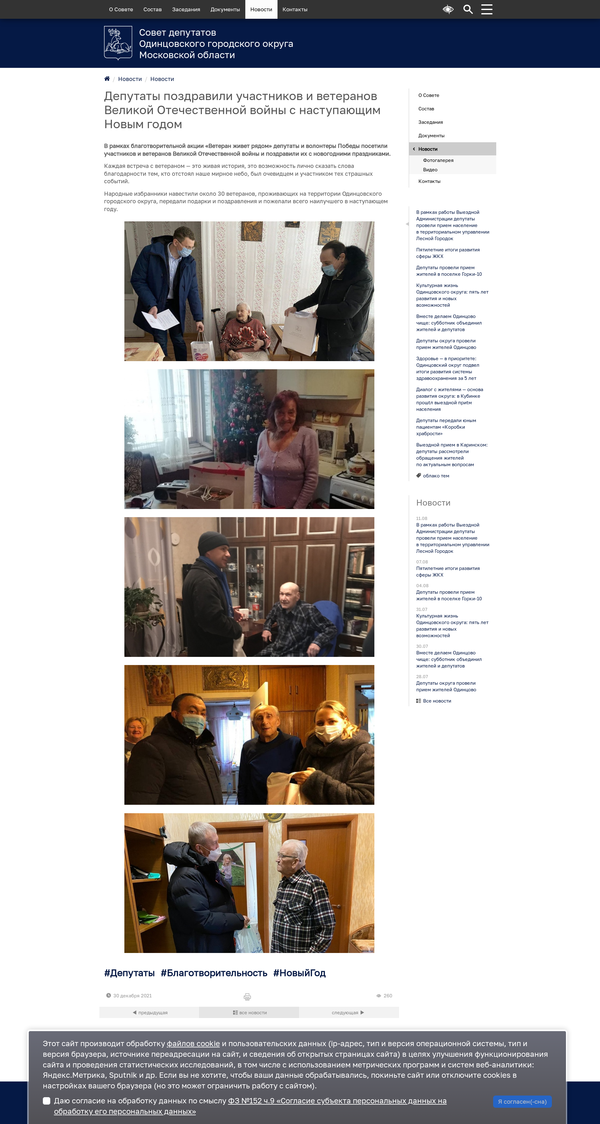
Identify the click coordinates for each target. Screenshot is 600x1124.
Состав (152, 9)
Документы (225, 9)
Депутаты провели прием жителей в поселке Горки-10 (449, 270)
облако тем (436, 475)
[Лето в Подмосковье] (418, 39)
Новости (261, 9)
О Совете (121, 9)
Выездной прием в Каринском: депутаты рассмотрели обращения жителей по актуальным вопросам (452, 454)
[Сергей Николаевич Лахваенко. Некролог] (149, 1012)
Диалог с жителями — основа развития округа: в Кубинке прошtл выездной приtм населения (449, 398)
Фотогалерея (438, 160)
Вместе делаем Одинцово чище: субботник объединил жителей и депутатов (449, 322)
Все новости (437, 700)
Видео (430, 169)
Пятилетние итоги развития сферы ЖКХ (448, 252)
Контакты (295, 9)
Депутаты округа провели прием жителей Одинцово (446, 343)
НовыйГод (302, 972)
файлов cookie (193, 1043)
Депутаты (132, 972)
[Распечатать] (249, 997)
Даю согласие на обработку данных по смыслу (250, 1106)
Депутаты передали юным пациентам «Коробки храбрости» (446, 426)
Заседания (186, 9)
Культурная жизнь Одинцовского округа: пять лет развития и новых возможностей (452, 294)
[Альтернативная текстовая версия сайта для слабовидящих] (448, 9)
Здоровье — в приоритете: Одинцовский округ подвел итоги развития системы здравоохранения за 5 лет (447, 368)
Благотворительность (217, 972)
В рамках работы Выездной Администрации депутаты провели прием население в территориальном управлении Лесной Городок (452, 225)
